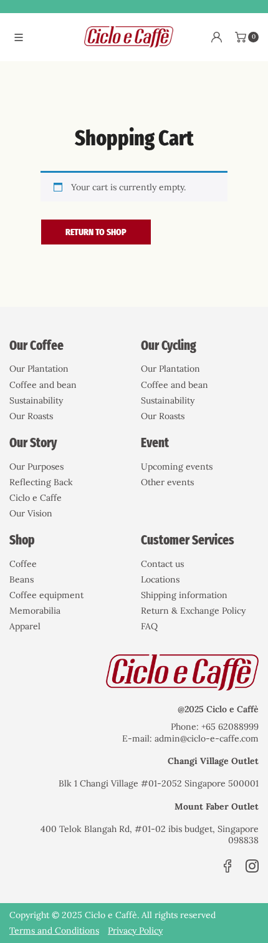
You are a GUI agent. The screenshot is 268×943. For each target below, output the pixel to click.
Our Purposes (36, 466)
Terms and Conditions (54, 930)
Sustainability (36, 400)
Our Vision (30, 513)
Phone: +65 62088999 (215, 726)
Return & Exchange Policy (193, 610)
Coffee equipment (46, 595)
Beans (21, 579)
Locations (160, 579)
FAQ (149, 626)
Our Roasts (31, 416)
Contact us (162, 563)
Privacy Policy (135, 930)
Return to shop (96, 232)
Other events (167, 482)
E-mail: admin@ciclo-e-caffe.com (190, 738)
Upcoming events (177, 466)
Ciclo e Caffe (35, 497)
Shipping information (184, 595)
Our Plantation (39, 368)
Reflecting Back (41, 482)
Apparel (25, 626)
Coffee (23, 563)
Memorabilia (34, 610)
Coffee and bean (43, 384)
